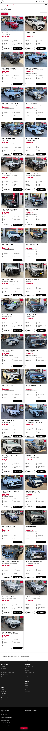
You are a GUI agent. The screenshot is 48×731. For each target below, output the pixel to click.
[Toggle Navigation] (46, 5)
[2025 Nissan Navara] (12, 59)
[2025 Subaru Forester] (36, 129)
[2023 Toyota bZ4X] (36, 200)
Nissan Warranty (28, 676)
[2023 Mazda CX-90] (36, 341)
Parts (26, 668)
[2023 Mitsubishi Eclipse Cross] (12, 482)
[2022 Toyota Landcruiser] (12, 94)
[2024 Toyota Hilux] (36, 59)
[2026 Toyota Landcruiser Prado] (12, 552)
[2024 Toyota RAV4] (12, 376)
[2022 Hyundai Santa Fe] (12, 129)
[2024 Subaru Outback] (12, 200)
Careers (26, 687)
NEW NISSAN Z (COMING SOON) (7, 678)
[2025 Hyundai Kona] (12, 623)
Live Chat (45, 728)
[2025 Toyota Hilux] (36, 94)
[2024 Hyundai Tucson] (36, 305)
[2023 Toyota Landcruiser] (36, 165)
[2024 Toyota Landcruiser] (36, 552)
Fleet (2, 699)
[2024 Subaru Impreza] (12, 23)
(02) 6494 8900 (6, 713)
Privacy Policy (27, 691)
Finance (2, 695)
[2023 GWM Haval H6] (36, 270)
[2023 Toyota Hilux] (12, 270)
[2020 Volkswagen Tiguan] (36, 376)
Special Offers (4, 691)
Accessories (27, 670)
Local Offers (3, 693)
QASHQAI (3, 666)
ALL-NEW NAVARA (4, 674)
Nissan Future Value (5, 704)
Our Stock (3, 689)
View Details (7, 48)
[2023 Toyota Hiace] (12, 235)
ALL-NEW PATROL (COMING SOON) (7, 672)
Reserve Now (17, 48)
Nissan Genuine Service (29, 672)
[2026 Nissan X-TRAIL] (36, 482)
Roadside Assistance (29, 678)
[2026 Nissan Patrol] (36, 447)
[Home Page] (2, 1)
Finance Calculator (4, 697)
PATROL (2, 670)
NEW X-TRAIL (3, 668)
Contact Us (27, 683)
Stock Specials (4, 701)
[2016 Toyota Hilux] (36, 517)
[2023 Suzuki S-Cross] (36, 23)
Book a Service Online (29, 666)
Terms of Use (27, 693)
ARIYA (2, 681)
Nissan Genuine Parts (29, 674)
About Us (26, 685)
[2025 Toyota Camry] (12, 341)
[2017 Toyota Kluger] (36, 235)
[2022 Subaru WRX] (12, 411)
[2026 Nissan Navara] (36, 411)
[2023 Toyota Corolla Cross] (12, 447)
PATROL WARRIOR (4, 683)
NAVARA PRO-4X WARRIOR (6, 685)
